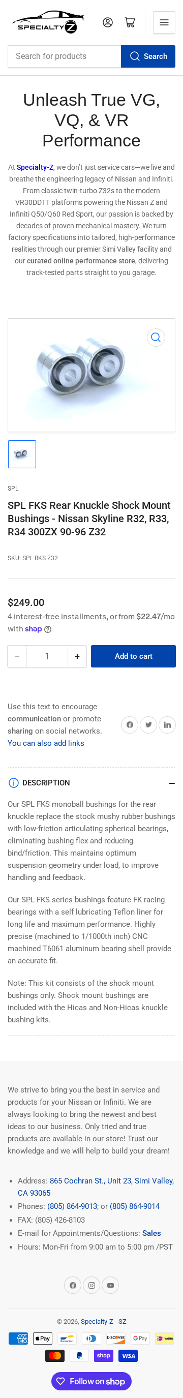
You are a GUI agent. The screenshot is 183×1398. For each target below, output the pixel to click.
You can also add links (46, 743)
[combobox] (91, 56)
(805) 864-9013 (72, 1206)
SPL (13, 488)
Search (155, 56)
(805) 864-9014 (135, 1206)
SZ (122, 1321)
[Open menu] (164, 22)
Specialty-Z (97, 1321)
